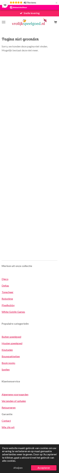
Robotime (7, 298)
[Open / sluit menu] (3, 22)
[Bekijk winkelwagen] (55, 22)
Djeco (5, 279)
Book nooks (8, 362)
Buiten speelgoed (11, 336)
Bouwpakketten (11, 356)
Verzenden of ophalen (14, 401)
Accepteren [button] (44, 467)
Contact (6, 420)
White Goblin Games (13, 311)
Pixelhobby (8, 305)
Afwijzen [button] (18, 467)
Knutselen (7, 349)
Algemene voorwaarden (15, 394)
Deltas (5, 285)
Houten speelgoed (12, 343)
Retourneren (9, 407)
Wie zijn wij (8, 427)
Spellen (6, 369)
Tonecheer (7, 292)
